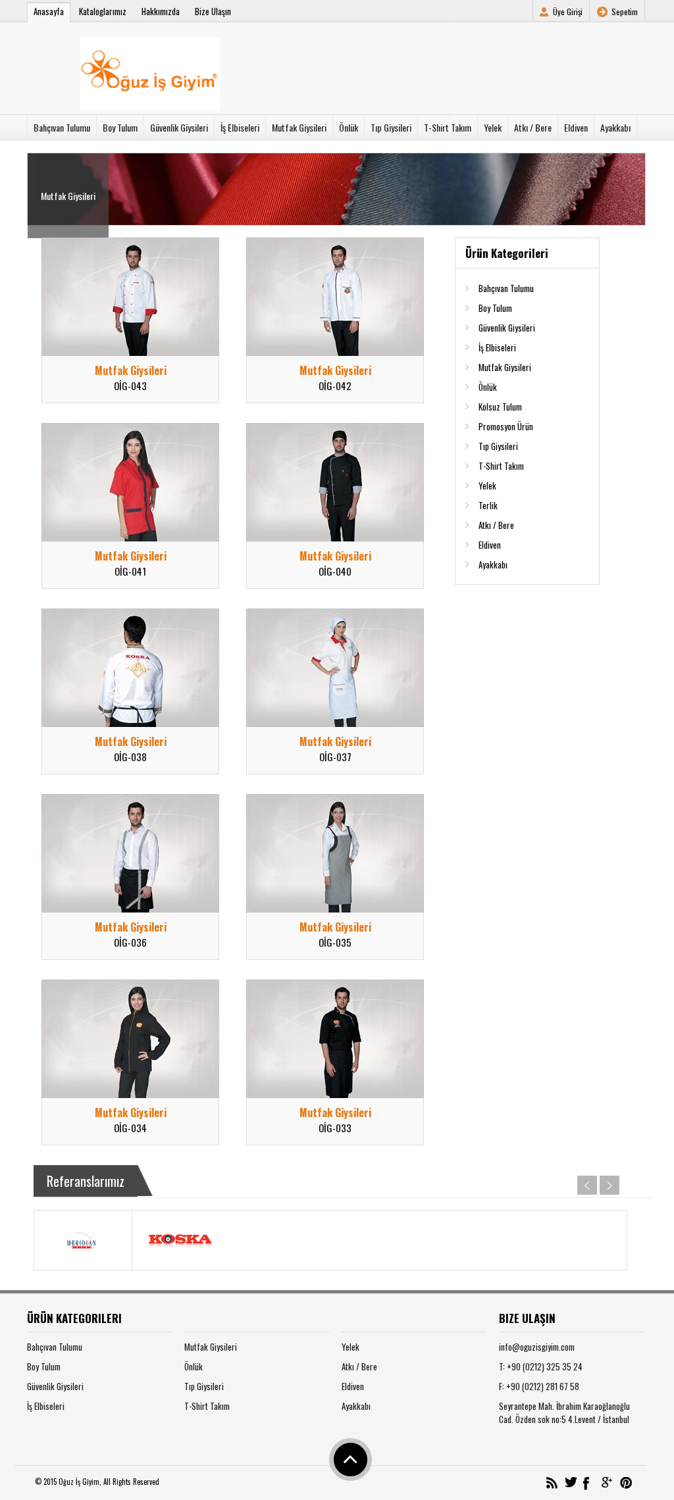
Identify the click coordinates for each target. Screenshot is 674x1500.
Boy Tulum (120, 127)
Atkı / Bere (533, 127)
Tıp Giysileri (391, 127)
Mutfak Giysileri (299, 127)
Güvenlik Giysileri (179, 127)
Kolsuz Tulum (500, 406)
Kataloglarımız (102, 11)
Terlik (488, 505)
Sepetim (624, 11)
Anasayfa (49, 11)
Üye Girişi (568, 11)
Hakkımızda (161, 11)
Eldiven (576, 127)
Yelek (493, 127)
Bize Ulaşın (213, 11)
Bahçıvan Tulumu (62, 127)
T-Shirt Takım (447, 127)
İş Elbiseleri (239, 127)
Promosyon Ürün (506, 426)
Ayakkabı (615, 127)
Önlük (348, 127)
